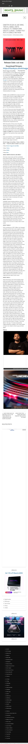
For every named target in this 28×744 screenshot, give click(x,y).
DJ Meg (7, 681)
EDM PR (7, 704)
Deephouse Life (9, 674)
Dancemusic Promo (9, 670)
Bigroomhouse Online (10, 665)
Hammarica (8, 715)
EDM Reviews (8, 708)
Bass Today (8, 657)
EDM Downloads (9, 687)
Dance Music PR (9, 672)
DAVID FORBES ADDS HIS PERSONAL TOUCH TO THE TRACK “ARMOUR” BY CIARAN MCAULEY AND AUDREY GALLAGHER (8, 416)
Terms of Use (7, 603)
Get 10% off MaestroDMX (14, 573)
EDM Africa (8, 698)
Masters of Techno (9, 719)
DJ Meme (8, 676)
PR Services (7, 601)
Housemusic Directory (10, 717)
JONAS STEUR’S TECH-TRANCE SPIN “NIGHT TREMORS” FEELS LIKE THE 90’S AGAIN (20, 415)
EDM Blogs (8, 683)
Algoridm (8, 655)
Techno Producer (9, 730)
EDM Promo (8, 695)
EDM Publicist (8, 706)
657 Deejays (8, 651)
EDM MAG (8, 689)
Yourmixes (8, 738)
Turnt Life (8, 736)
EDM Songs (8, 691)
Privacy (6, 605)
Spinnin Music (8, 725)
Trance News (8, 732)
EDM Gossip (8, 702)
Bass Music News (9, 659)
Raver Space (8, 721)
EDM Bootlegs (8, 700)
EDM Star (8, 711)
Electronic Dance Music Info (11, 713)
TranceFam (8, 734)
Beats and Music (20, 35)
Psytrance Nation (9, 727)
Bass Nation (8, 661)
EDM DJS (7, 685)
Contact (6, 607)
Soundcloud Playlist (9, 723)
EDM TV (7, 693)
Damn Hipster (8, 668)
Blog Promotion (8, 599)
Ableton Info (8, 653)
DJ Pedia (7, 679)
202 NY (7, 649)
